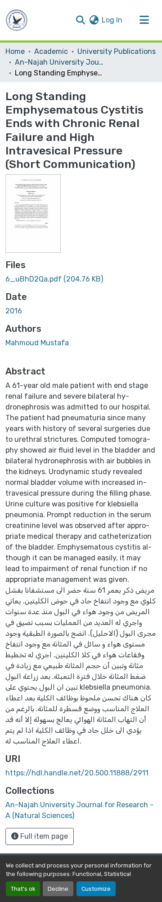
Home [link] (15, 51)
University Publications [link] (116, 51)
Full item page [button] (43, 836)
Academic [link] (51, 51)
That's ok (23, 888)
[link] (81, 279)
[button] (16, 20)
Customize (96, 888)
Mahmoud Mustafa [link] (37, 343)
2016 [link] (13, 311)
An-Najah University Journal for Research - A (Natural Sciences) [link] (60, 62)
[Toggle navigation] (144, 20)
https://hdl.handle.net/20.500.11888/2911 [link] (76, 773)
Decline (58, 888)
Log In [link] (112, 20)
